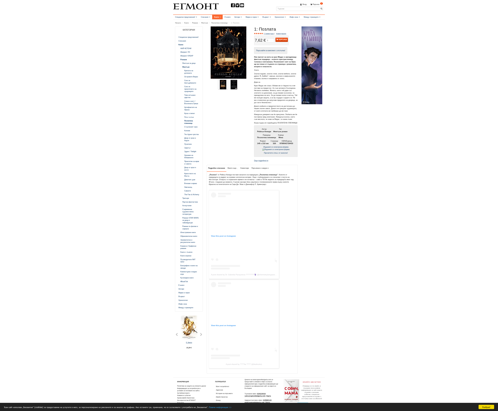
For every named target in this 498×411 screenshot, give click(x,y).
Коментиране (281, 33)
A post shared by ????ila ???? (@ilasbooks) (244, 364)
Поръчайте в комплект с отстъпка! (270, 50)
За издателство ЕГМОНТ (186, 400)
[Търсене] (321, 9)
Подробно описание (216, 168)
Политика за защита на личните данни (191, 386)
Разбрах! (486, 407)
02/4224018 (261, 394)
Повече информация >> (220, 407)
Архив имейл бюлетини (185, 398)
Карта (269, 396)
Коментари (244, 168)
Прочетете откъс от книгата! (276, 153)
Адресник (219, 390)
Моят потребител (222, 386)
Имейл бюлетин (222, 397)
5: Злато (189, 342)
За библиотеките (183, 393)
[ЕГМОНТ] (196, 6)
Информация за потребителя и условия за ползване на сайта (188, 389)
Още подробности (261, 161)
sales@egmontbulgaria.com (255, 396)
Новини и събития (184, 395)
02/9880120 (267, 400)
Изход (218, 400)
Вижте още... (233, 168)
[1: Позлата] (228, 52)
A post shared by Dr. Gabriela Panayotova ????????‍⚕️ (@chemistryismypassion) (244, 275)
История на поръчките (224, 393)
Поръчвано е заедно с (260, 168)
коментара (269, 33)
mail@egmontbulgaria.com (254, 402)
